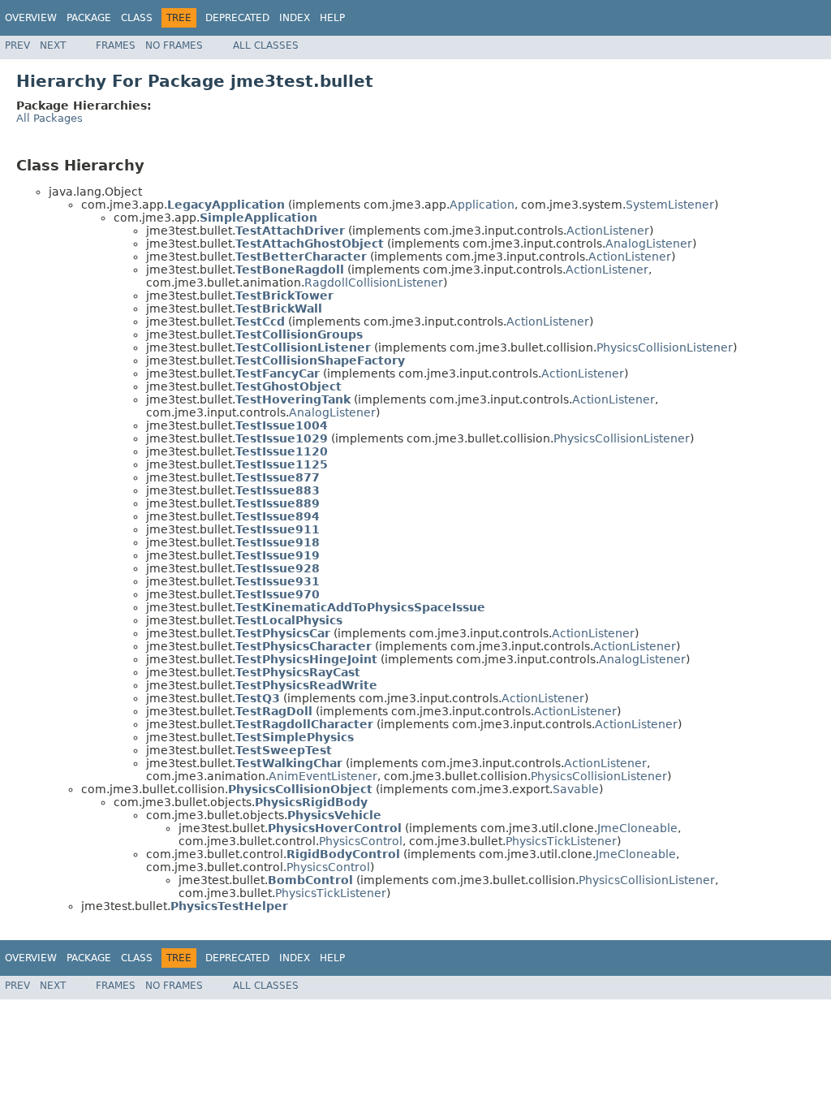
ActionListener (607, 230)
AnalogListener (648, 243)
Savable (576, 789)
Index (294, 18)
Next (53, 45)
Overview (31, 18)
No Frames (174, 45)
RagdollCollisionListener (373, 282)
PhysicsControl (361, 841)
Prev (17, 45)
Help (332, 18)
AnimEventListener (323, 776)
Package (89, 18)
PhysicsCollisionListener (664, 347)
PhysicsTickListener (561, 841)
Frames (116, 45)
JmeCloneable (637, 828)
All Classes (266, 45)
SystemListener (670, 204)
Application (482, 204)
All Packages (49, 118)
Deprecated (237, 18)
